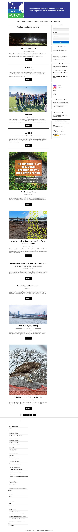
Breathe (36, 21)
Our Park (54, 80)
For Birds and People (28, 49)
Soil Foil (10, 503)
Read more (28, 59)
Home (18, 21)
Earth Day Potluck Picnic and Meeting (59, 66)
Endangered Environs (13, 484)
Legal (10, 463)
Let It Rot (28, 133)
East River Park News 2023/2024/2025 (15, 435)
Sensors (10, 496)
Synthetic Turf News (12, 509)
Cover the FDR (11, 455)
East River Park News (12, 432)
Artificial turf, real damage (28, 326)
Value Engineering (12, 457)
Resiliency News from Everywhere (14, 487)
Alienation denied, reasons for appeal (16, 469)
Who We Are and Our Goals (13, 426)
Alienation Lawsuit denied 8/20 (15, 467)
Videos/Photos (11, 447)
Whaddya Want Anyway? (13, 453)
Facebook (59, 87)
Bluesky (59, 85)
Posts (51, 21)
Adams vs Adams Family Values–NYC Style (60, 72)
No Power (28, 67)
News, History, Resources (27, 21)
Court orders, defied (13, 474)
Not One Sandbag (12, 481)
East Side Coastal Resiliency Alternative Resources (17, 488)
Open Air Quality (12, 501)
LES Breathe (11, 494)
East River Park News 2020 (13, 442)
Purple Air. (64, 50)
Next (34, 414)
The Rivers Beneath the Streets (14, 478)
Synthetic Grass (44, 21)
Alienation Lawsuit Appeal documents (16, 471)
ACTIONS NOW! (57, 21)
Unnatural (28, 114)
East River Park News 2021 (13, 440)
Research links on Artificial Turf (14, 511)
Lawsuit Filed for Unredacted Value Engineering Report (19, 476)
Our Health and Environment (28, 286)
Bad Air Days (11, 498)
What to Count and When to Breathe (28, 397)
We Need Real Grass (28, 192)
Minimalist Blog (43, 530)
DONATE (10, 428)
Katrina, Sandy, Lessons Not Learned (59, 76)
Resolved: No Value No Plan (14, 461)
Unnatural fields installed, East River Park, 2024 (17, 518)
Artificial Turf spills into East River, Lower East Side (17, 516)
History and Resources (13, 449)
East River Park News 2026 (13, 433)
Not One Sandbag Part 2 (14, 482)
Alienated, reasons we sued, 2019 (15, 464)
